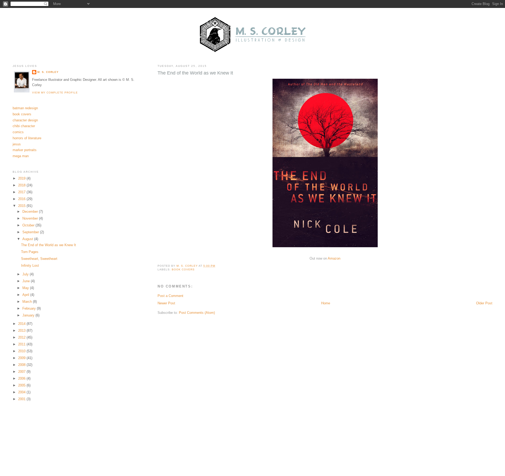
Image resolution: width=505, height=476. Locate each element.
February (29, 308)
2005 (22, 385)
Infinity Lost (30, 265)
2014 (22, 324)
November (30, 218)
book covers (183, 269)
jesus (17, 144)
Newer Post (166, 303)
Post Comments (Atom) (197, 313)
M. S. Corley (48, 72)
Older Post (484, 303)
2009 (22, 358)
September (31, 232)
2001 (22, 399)
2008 (22, 365)
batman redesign (25, 108)
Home (325, 303)
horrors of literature (27, 138)
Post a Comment (170, 296)
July (26, 274)
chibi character (24, 126)
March (27, 302)
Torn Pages (29, 252)
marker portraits (25, 150)
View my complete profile (55, 92)
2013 (22, 331)
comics (18, 132)
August (28, 239)
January (29, 315)
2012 (22, 337)
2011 (22, 344)
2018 (22, 185)
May (26, 288)
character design (25, 120)
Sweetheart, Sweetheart (39, 259)
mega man (21, 156)
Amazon (334, 258)
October (29, 225)
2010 (22, 351)
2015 (22, 206)
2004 (22, 392)
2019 (22, 178)
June (26, 281)
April (26, 295)
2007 (22, 372)
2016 (22, 199)
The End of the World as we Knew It (48, 245)
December (30, 212)
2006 (22, 378)
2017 (22, 192)
